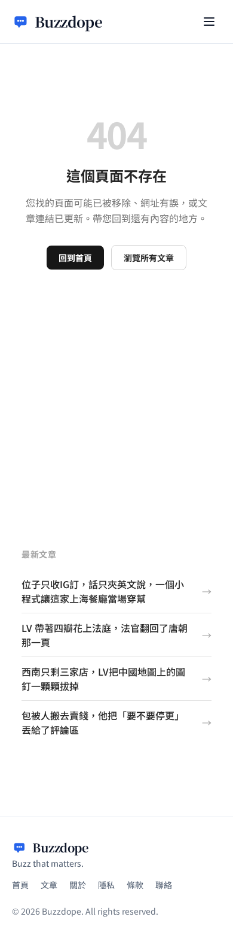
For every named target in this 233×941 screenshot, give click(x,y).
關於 (77, 885)
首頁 (20, 885)
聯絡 (163, 885)
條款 (135, 885)
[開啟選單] (209, 22)
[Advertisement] (116, 393)
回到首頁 (75, 258)
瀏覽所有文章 (149, 258)
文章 (49, 885)
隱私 (106, 885)
